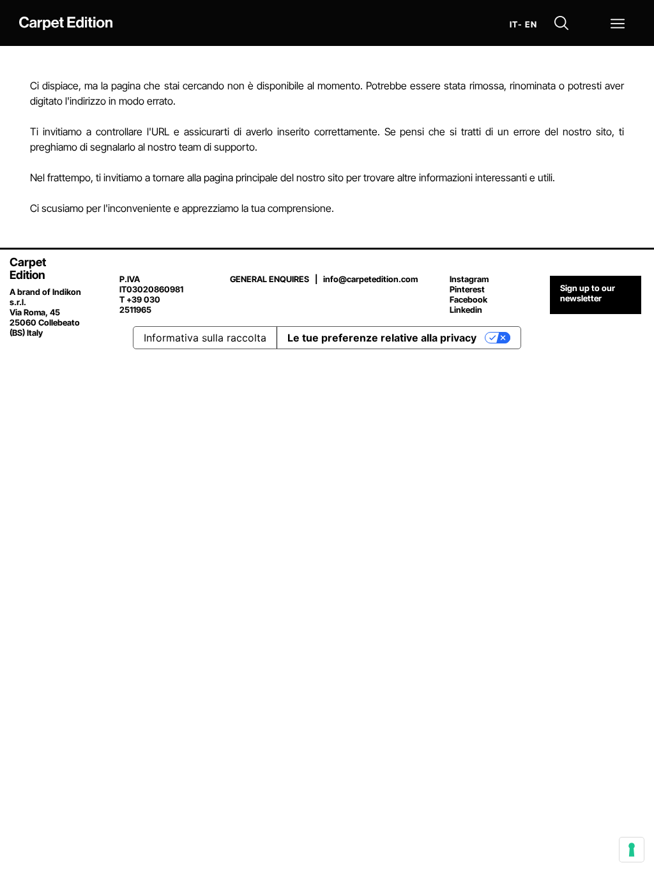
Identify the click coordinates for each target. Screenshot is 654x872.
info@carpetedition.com (370, 279)
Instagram (469, 279)
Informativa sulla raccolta (205, 337)
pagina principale (241, 177)
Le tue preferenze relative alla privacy (381, 337)
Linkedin (466, 309)
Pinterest (467, 289)
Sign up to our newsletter (587, 293)
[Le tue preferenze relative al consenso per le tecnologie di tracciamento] (632, 850)
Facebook (468, 299)
